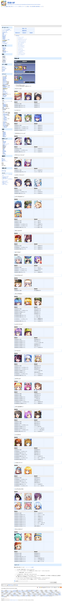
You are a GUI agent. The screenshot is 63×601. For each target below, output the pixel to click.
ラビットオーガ (21, 43)
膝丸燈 (29, 591)
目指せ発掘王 (5, 93)
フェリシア (26, 208)
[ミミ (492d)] (28, 505)
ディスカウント (5, 92)
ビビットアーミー (7, 598)
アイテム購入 (4, 68)
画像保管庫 (3, 160)
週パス (3, 71)
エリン (25, 446)
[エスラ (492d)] (28, 96)
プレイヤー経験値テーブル (6, 30)
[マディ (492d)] (38, 496)
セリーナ (15, 474)
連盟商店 (4, 133)
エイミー (25, 500)
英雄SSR (4, 48)
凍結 (9, 6)
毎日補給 (5, 119)
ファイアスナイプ (21, 45)
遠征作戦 (5, 127)
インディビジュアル (21, 53)
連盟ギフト (5, 135)
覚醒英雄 (24, 30)
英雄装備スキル (5, 32)
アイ (15, 500)
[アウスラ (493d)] (18, 238)
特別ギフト (4, 66)
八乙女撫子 (26, 242)
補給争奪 (4, 79)
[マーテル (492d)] (38, 204)
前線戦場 (4, 154)
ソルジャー (5, 58)
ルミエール (26, 418)
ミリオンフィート (21, 52)
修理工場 (4, 121)
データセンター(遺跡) (6, 39)
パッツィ (35, 305)
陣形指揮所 (4, 41)
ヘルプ (41, 6)
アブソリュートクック (22, 40)
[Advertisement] (31, 16)
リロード (23, 6)
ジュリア (58, 591)
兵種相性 (5, 117)
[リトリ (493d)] (18, 414)
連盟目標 (4, 136)
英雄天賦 (4, 52)
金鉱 (3, 148)
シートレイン (20, 48)
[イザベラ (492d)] (28, 386)
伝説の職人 (5, 177)
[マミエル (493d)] (18, 204)
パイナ (15, 186)
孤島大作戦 (6, 126)
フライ (25, 474)
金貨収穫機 (5, 114)
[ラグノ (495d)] (18, 301)
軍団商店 (3, 69)
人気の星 (4, 87)
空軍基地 (4, 106)
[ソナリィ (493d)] (18, 141)
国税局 (4, 122)
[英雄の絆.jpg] (24, 72)
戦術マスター (5, 182)
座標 (3, 33)
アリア (35, 592)
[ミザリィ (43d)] (28, 259)
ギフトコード (5, 176)
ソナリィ (15, 145)
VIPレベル (4, 184)
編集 (7, 6)
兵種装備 (3, 37)
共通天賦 (4, 60)
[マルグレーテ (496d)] (18, 162)
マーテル (35, 208)
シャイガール (20, 51)
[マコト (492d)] (38, 414)
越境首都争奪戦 (5, 84)
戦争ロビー (5, 123)
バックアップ (16, 6)
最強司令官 (5, 80)
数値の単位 (4, 35)
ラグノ (15, 305)
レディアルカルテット (22, 42)
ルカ (25, 362)
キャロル (35, 390)
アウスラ (15, 242)
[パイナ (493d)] (18, 182)
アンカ (31, 592)
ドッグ (4, 110)
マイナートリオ (21, 37)
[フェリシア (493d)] (28, 204)
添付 (20, 6)
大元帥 (4, 183)
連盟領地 (4, 134)
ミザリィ (19, 590)
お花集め (4, 96)
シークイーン (20, 38)
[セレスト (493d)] (38, 182)
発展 (4, 116)
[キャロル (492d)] (38, 386)
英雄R (31, 32)
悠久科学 (4, 62)
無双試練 (4, 91)
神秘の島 (4, 125)
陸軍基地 (4, 105)
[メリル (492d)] (18, 386)
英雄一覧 (3, 47)
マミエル (15, 208)
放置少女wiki (4, 170)
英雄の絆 (11, 3)
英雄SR (4, 49)
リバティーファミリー (22, 41)
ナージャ (25, 287)
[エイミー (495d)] (28, 496)
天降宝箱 (4, 76)
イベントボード (5, 113)
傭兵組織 (4, 141)
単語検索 (33, 6)
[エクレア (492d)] (28, 141)
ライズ (25, 166)
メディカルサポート (21, 50)
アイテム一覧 (4, 31)
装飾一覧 (3, 108)
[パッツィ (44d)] (38, 301)
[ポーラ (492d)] (28, 301)
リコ (35, 509)
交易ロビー (6, 120)
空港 (3, 111)
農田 (3, 150)
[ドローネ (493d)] (18, 259)
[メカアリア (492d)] (18, 213)
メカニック (5, 59)
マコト (35, 418)
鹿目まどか (8, 591)
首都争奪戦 (5, 78)
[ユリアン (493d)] (38, 96)
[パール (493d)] (38, 358)
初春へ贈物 (5, 95)
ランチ (15, 446)
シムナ (15, 287)
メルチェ (25, 186)
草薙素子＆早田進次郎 (22, 591)
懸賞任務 (3, 36)
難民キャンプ (5, 144)
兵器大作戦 (5, 81)
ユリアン (35, 100)
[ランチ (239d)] (18, 442)
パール (35, 362)
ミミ (25, 509)
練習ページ (3, 158)
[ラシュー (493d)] (38, 259)
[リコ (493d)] (38, 505)
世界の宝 (4, 83)
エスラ (25, 100)
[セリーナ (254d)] (18, 470)
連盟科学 (4, 132)
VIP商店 (3, 70)
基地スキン (5, 102)
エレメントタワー (5, 42)
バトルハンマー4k (6, 143)
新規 (28, 6)
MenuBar (3, 159)
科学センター (5, 115)
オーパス (25, 592)
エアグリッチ (20, 49)
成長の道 (3, 67)
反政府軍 (4, 142)
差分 (12, 6)
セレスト (35, 186)
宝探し (4, 90)
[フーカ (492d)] (18, 358)
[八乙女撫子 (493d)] (28, 238)
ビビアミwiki (4, 171)
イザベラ (25, 390)
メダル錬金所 (4, 43)
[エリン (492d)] (28, 442)
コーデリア (15, 592)
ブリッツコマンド (21, 54)
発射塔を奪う (5, 82)
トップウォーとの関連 (6, 29)
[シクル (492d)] (18, 96)
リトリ (15, 418)
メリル (15, 390)
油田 (3, 149)
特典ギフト (5, 89)
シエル (9, 592)
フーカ (15, 362)
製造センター (5, 124)
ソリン (60, 592)
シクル (15, 100)
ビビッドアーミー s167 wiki (11, 590)
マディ (35, 500)
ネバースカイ (20, 44)
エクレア (25, 145)
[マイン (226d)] (18, 505)
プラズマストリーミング (22, 39)
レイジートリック (21, 47)
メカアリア (16, 217)
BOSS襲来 (4, 77)
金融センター (5, 118)
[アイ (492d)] (18, 496)
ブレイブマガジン (21, 46)
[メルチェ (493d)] (28, 182)
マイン (15, 509)
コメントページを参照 (30, 567)
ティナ (44, 590)
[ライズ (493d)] (28, 162)
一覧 (30, 6)
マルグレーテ (16, 166)
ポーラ (25, 305)
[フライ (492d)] (28, 470)
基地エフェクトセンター (7, 101)
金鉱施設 (4, 104)
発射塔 (4, 153)
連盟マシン (5, 145)
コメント (17, 56)
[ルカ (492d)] (28, 358)
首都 (3, 152)
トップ (3, 6)
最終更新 (37, 6)
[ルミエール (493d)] (28, 414)
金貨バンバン (4, 34)
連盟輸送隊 (5, 86)
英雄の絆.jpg (10, 585)
